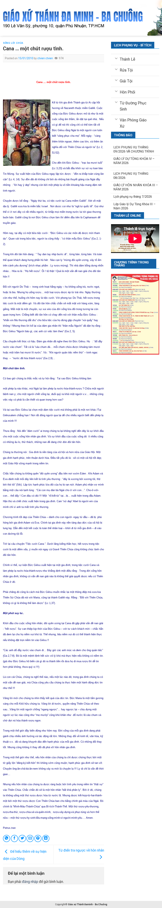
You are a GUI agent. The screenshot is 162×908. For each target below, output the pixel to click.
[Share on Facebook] (14, 838)
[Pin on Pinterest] (37, 838)
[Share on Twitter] (22, 838)
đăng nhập (30, 882)
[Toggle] (116, 58)
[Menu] (5, 18)
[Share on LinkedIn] (45, 838)
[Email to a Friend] (30, 838)
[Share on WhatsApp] (6, 838)
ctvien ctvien (45, 58)
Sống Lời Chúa (13, 43)
